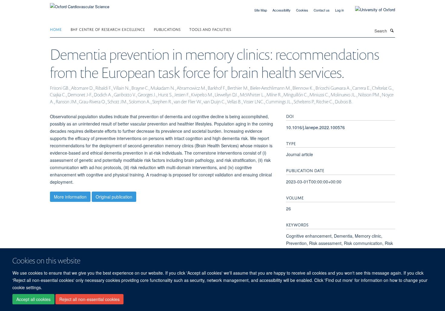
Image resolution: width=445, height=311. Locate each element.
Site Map (260, 10)
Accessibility (281, 10)
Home (56, 29)
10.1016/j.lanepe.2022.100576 (315, 127)
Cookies (302, 10)
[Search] (391, 30)
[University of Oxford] (370, 9)
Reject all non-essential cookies (89, 299)
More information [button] (70, 197)
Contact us (322, 10)
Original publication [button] (114, 197)
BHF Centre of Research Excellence (108, 29)
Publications (167, 29)
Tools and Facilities (210, 29)
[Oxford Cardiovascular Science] (79, 4)
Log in (339, 10)
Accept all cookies (33, 299)
